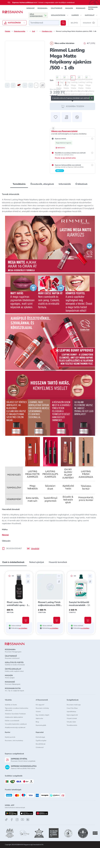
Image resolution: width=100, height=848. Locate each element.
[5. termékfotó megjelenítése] (30, 85)
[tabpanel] (50, 370)
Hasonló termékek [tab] (58, 562)
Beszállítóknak (40, 744)
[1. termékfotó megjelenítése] (7, 85)
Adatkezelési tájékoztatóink (14, 717)
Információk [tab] (65, 184)
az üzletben (23, 628)
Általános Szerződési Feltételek (15, 714)
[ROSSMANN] (14, 643)
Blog (37, 722)
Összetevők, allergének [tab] (42, 184)
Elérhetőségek (40, 737)
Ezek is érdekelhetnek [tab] (13, 562)
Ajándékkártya (71, 712)
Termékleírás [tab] (19, 184)
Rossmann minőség (42, 708)
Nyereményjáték (41, 725)
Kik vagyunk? (40, 705)
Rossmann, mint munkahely (14, 741)
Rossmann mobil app (74, 705)
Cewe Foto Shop (72, 708)
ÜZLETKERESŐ (56, 8)
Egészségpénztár (72, 715)
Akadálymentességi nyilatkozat (15, 727)
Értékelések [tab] (81, 184)
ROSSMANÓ (80, 8)
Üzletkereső (40, 747)
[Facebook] (11, 819)
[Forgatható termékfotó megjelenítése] (42, 85)
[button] (60, 15)
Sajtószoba (39, 718)
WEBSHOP (30, 8)
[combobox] (44, 22)
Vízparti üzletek (72, 718)
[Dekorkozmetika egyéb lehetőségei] (27, 31)
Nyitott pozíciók (10, 737)
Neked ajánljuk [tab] (36, 562)
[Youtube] (22, 819)
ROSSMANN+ (43, 8)
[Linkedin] (27, 819)
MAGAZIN (69, 8)
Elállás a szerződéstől (12, 721)
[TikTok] (6, 819)
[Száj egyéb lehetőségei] (37, 31)
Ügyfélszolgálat (41, 741)
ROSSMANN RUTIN (93, 8)
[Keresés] (63, 23)
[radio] (57, 77)
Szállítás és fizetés (11, 705)
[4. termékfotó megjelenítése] (24, 85)
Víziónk (38, 712)
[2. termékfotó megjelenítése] (13, 85)
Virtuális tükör (71, 722)
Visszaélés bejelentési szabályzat (16, 724)
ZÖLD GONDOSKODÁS (36, 15)
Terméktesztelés (72, 725)
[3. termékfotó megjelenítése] (19, 85)
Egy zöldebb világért (42, 715)
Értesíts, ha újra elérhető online (65, 158)
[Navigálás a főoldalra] (12, 12)
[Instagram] (17, 819)
